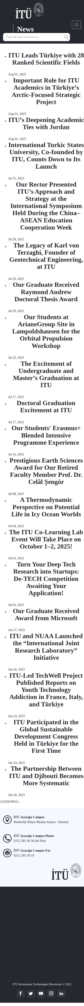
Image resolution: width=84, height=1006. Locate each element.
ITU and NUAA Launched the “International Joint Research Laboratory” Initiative (46, 646)
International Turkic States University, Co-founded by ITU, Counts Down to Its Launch (46, 155)
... (19, 801)
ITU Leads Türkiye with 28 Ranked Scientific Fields (46, 59)
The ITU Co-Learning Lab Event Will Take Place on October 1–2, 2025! (46, 539)
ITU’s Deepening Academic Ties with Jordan (46, 123)
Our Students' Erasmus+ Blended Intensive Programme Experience (46, 435)
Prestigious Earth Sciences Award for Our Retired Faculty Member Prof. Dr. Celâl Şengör (46, 471)
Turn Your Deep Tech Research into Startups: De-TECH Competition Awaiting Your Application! (46, 579)
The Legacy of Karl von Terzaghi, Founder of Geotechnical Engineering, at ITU (46, 256)
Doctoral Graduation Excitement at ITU (46, 406)
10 (16, 801)
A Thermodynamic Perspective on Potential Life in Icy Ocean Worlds (46, 507)
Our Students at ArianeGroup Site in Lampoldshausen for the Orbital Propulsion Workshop (46, 331)
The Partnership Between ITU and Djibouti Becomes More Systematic (46, 775)
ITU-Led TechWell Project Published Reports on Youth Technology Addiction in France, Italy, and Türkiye (46, 690)
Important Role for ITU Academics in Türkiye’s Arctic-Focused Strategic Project (46, 91)
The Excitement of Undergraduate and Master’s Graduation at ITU (46, 374)
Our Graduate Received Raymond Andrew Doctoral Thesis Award (46, 291)
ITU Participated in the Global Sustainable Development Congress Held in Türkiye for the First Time (46, 736)
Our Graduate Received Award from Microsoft (46, 614)
